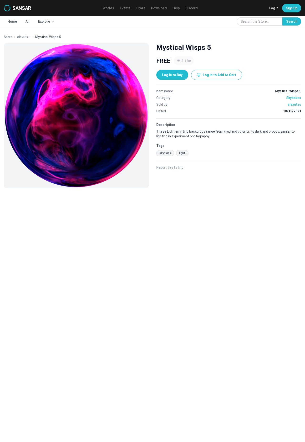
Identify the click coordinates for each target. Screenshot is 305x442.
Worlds (108, 8)
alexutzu (23, 37)
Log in (273, 8)
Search (291, 21)
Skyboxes (293, 98)
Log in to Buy (172, 75)
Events (125, 8)
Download (159, 8)
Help (176, 8)
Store (140, 8)
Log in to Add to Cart (219, 75)
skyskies (165, 153)
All (27, 21)
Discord (191, 8)
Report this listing (169, 167)
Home (12, 21)
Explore (44, 21)
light (182, 153)
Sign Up (291, 8)
